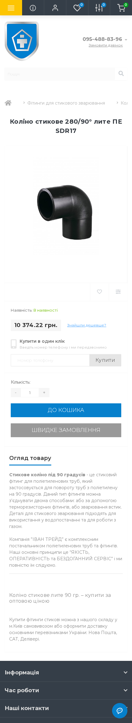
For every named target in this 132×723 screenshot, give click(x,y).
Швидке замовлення (66, 430)
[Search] (121, 74)
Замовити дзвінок (106, 45)
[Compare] (118, 292)
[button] (55, 7)
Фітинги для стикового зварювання (66, 103)
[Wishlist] (99, 292)
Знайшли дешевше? (86, 325)
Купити (105, 360)
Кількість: (20, 382)
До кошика (66, 410)
